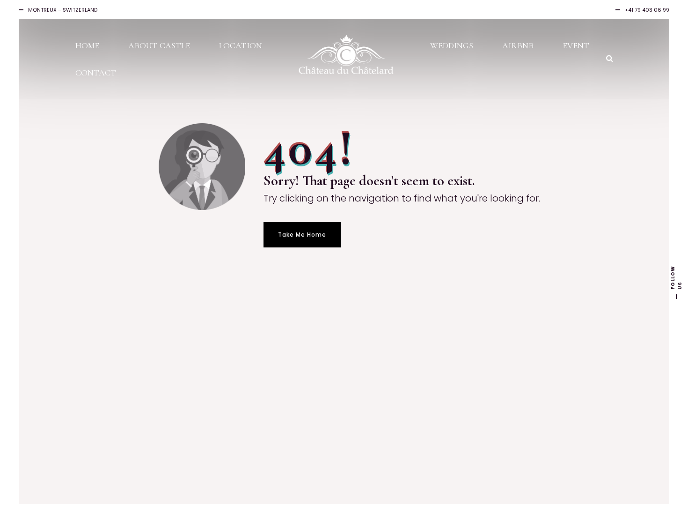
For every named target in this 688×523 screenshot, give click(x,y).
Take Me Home (302, 235)
